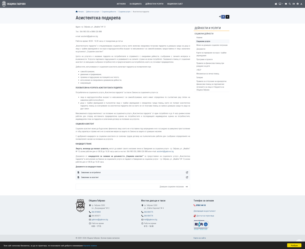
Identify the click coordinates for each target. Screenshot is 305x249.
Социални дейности (109, 12)
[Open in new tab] (187, 172)
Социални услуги (124, 12)
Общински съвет (175, 4)
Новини (199, 37)
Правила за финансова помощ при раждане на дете (210, 64)
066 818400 (96, 212)
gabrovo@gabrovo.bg (100, 219)
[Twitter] (227, 17)
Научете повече (90, 245)
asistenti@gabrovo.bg (165, 151)
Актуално (121, 4)
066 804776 (148, 216)
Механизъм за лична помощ (207, 74)
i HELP (198, 70)
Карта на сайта (200, 238)
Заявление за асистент (90, 177)
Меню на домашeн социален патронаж (212, 45)
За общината (136, 4)
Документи (200, 49)
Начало (81, 12)
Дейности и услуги (154, 4)
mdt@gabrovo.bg (150, 219)
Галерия (199, 77)
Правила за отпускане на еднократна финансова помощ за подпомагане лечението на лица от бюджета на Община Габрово (211, 85)
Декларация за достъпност (205, 211)
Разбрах (294, 245)
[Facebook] (223, 17)
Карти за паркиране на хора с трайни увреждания (211, 54)
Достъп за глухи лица (205, 216)
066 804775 (148, 212)
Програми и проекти (204, 59)
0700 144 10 (201, 205)
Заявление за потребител (91, 172)
